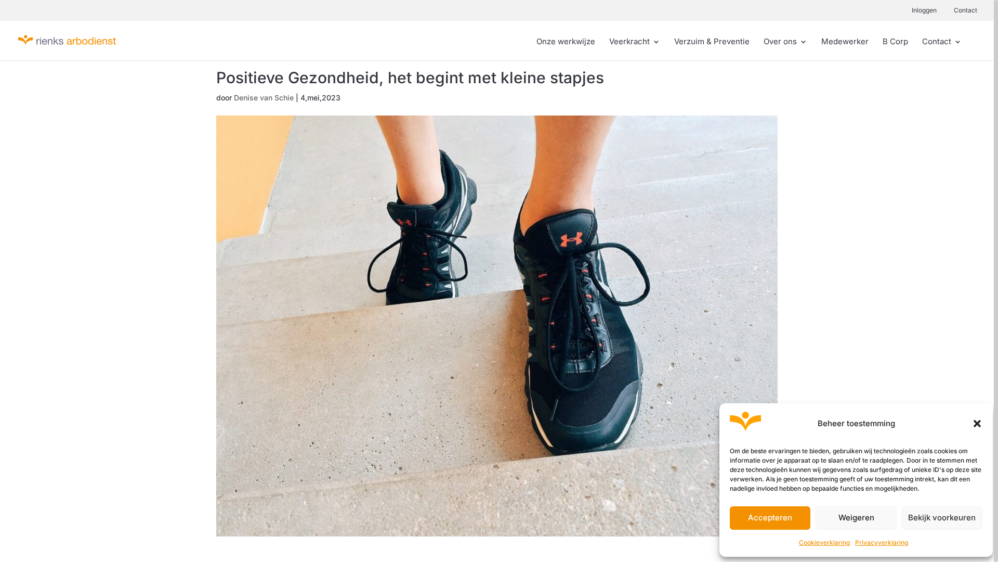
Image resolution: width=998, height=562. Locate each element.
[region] (499, 281)
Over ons (780, 42)
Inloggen (924, 10)
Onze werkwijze (565, 42)
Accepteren (770, 517)
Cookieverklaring (824, 542)
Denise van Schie (264, 97)
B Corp (895, 42)
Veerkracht (629, 42)
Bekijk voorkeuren (942, 517)
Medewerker (845, 42)
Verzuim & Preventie (712, 42)
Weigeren (856, 517)
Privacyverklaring (881, 542)
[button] (977, 423)
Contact (965, 10)
